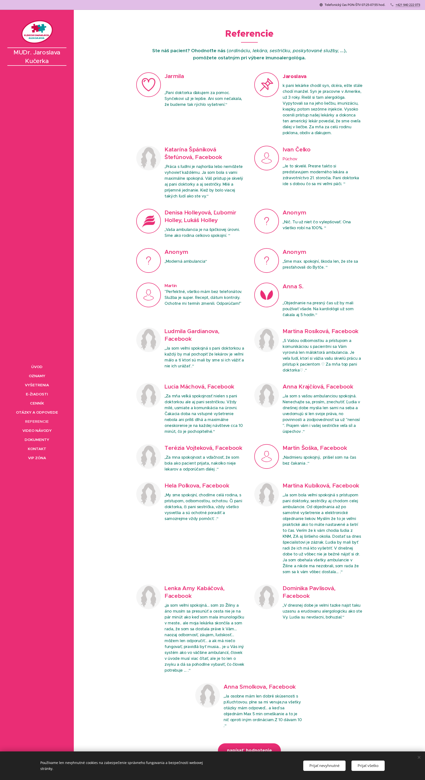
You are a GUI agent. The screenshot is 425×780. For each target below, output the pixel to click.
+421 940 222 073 (407, 4)
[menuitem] (36, 367)
